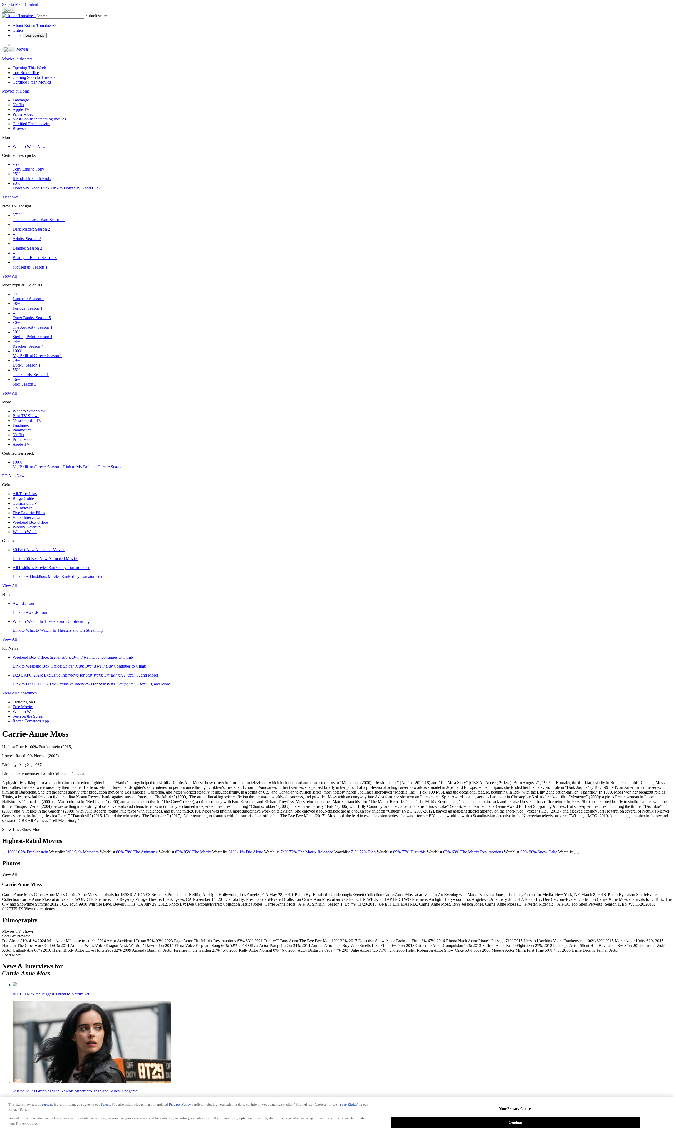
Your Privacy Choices (515, 1109)
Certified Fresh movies (31, 123)
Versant (47, 1104)
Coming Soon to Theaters (34, 77)
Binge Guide (23, 498)
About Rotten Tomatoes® (34, 25)
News (21, 476)
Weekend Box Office (30, 522)
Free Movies (23, 706)
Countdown (22, 508)
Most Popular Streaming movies (39, 119)
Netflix (18, 105)
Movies (22, 49)
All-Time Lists (25, 494)
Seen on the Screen (28, 716)
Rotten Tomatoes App (31, 721)
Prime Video (23, 114)
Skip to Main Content (20, 4)
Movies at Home (16, 91)
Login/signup (34, 35)
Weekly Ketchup (27, 527)
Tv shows (10, 197)
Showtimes (27, 693)
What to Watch (29, 146)
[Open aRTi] (8, 10)
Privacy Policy (180, 1104)
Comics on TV (25, 503)
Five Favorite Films (29, 512)
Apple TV (21, 109)
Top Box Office (26, 72)
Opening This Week (29, 68)
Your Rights (348, 1104)
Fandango (21, 100)
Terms (105, 1104)
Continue (515, 1122)
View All (9, 276)
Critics (18, 30)
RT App (9, 476)
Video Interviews (27, 517)
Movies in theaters (17, 59)
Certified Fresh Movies (32, 82)
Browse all (22, 128)
